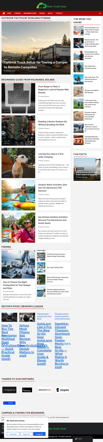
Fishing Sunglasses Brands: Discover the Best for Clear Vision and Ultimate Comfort (58, 292)
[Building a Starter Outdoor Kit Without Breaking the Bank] (18, 130)
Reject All (26, 434)
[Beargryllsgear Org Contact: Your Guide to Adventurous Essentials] (79, 55)
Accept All (39, 434)
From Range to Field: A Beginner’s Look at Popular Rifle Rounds (53, 89)
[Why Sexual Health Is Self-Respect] (79, 91)
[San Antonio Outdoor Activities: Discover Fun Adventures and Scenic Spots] (18, 227)
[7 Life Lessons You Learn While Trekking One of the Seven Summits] (79, 104)
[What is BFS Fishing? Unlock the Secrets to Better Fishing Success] (41, 280)
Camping (17, 13)
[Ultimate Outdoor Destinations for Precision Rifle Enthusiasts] (79, 116)
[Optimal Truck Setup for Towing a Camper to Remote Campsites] (36, 48)
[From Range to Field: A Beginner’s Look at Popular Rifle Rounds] (18, 98)
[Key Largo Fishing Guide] (41, 267)
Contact (59, 13)
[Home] (4, 13)
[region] (26, 427)
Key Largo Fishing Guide (55, 267)
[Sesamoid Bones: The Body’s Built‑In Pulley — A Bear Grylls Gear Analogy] (79, 31)
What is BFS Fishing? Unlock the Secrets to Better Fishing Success (57, 280)
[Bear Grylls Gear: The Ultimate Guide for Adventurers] (79, 79)
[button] (68, 343)
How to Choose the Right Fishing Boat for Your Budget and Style (17, 285)
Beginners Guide (30, 13)
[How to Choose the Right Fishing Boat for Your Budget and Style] (18, 264)
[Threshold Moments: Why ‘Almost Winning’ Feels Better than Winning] (79, 140)
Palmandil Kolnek (10, 71)
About (50, 13)
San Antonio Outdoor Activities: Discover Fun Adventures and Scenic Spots (53, 220)
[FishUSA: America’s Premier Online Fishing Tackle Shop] (41, 255)
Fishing (42, 13)
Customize (13, 434)
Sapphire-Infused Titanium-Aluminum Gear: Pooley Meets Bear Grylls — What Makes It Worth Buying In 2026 (44, 345)
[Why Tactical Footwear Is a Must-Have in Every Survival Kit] (79, 128)
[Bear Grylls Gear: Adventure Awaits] (79, 67)
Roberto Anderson (44, 128)
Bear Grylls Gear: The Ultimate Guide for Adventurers (91, 79)
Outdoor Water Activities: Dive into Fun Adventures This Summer (52, 188)
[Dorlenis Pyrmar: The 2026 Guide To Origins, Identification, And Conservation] (79, 43)
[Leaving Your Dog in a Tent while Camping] (18, 163)
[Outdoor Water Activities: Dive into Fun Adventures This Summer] (18, 195)
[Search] (100, 13)
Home (9, 13)
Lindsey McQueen (44, 96)
